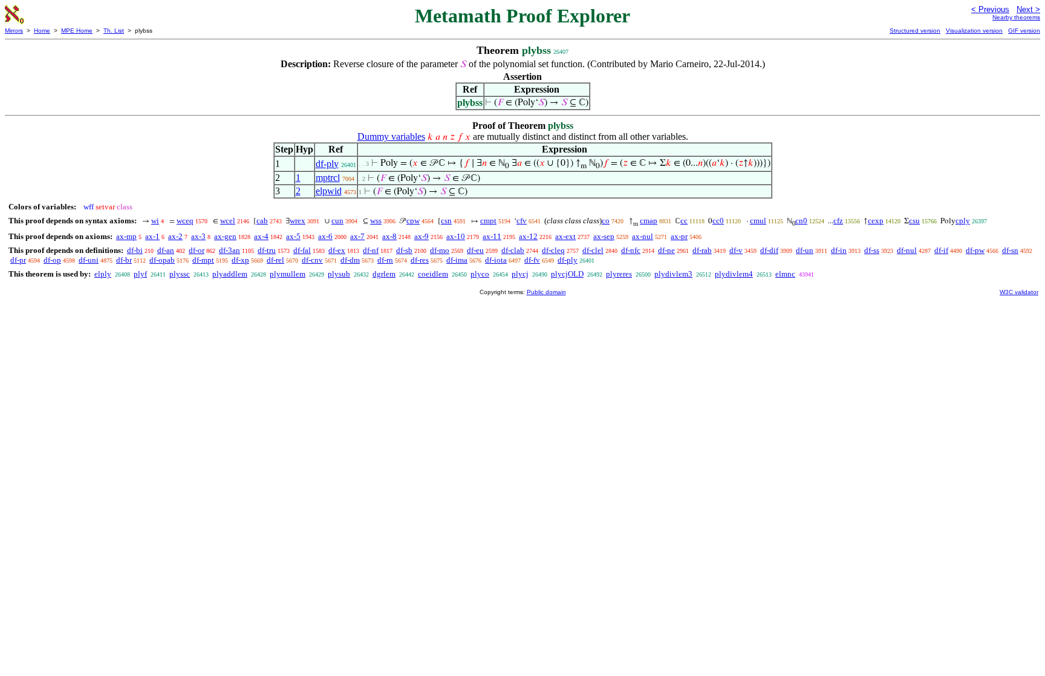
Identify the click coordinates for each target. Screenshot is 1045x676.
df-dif (769, 250)
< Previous (990, 9)
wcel (227, 220)
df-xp (240, 259)
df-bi (135, 250)
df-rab (702, 250)
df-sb (404, 250)
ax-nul (642, 236)
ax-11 (492, 236)
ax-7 (357, 236)
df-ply (327, 164)
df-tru (267, 250)
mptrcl (328, 177)
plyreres (619, 273)
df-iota (496, 259)
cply (962, 220)
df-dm (350, 259)
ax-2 (175, 236)
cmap (648, 220)
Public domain (546, 292)
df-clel (593, 250)
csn (446, 220)
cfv (521, 220)
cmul (758, 220)
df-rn (385, 259)
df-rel (275, 259)
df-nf (371, 250)
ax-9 (421, 236)
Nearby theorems (1016, 17)
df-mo (439, 250)
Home (42, 30)
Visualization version (974, 30)
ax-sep (603, 236)
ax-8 (389, 236)
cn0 (801, 220)
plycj (520, 273)
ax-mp (126, 236)
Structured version (915, 30)
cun (337, 220)
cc (684, 220)
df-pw (975, 250)
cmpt (488, 220)
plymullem (287, 273)
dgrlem (384, 273)
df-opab (162, 259)
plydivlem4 (734, 273)
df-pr (18, 259)
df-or (196, 250)
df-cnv (312, 259)
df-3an (229, 250)
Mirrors (14, 30)
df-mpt (203, 259)
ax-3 (198, 236)
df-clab (512, 250)
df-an (165, 250)
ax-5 (293, 236)
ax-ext (565, 236)
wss (376, 220)
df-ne (666, 250)
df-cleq (553, 250)
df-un (804, 250)
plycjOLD (567, 273)
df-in (839, 250)
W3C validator (1019, 292)
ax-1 (152, 236)
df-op (52, 259)
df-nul (907, 250)
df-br (124, 259)
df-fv (532, 259)
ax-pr (679, 236)
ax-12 (528, 236)
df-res (420, 259)
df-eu (475, 250)
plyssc (179, 273)
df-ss (871, 250)
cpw (413, 220)
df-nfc (630, 250)
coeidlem (433, 273)
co (606, 220)
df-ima (456, 259)
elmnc (785, 273)
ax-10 (455, 236)
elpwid (329, 191)
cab (262, 220)
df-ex (336, 250)
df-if (941, 250)
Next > (1028, 9)
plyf (140, 273)
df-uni (89, 259)
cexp (876, 220)
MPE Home (77, 30)
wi (155, 220)
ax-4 (261, 236)
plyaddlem (229, 273)
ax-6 (325, 236)
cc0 (718, 220)
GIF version (1024, 30)
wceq (185, 220)
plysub (339, 273)
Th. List (113, 30)
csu (914, 220)
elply (102, 273)
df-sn (1010, 250)
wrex (297, 220)
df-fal (302, 250)
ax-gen (225, 236)
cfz (838, 220)
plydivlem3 (673, 273)
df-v (736, 250)
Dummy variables (391, 136)
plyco (479, 273)
